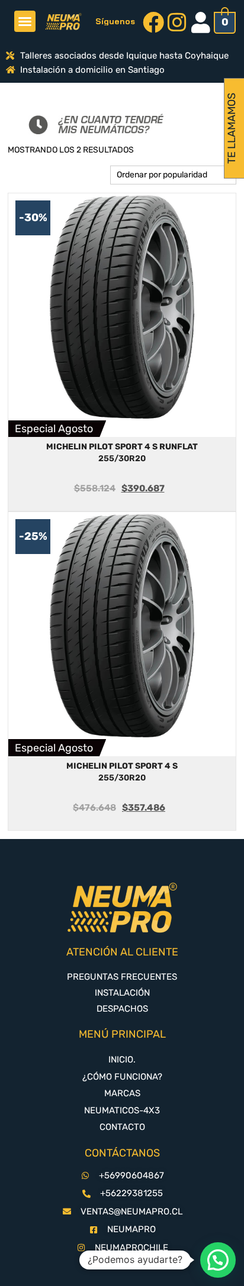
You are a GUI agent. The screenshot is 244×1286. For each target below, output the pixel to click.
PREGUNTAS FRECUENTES (122, 976)
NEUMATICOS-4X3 (122, 1110)
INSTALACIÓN (122, 992)
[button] (25, 21)
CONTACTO (122, 1127)
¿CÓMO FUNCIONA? (122, 1076)
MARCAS (122, 1093)
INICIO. (122, 1059)
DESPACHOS (122, 1008)
